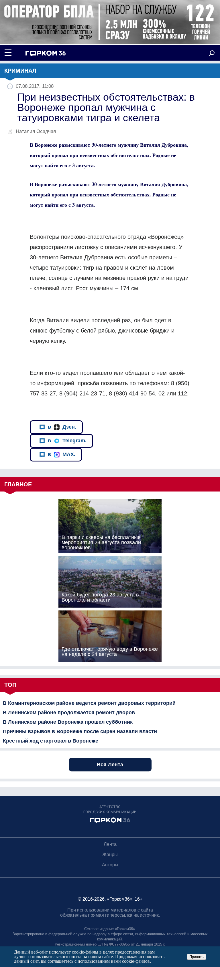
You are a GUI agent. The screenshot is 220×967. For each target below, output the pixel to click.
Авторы (110, 864)
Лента (110, 844)
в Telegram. (67, 440)
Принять (196, 957)
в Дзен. (62, 427)
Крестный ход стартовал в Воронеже (50, 740)
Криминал (20, 70)
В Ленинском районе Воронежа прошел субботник (68, 722)
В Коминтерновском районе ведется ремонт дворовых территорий (89, 703)
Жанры (110, 854)
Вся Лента (110, 764)
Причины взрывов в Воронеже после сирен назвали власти (80, 731)
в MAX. (61, 454)
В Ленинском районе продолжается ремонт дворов (69, 712)
